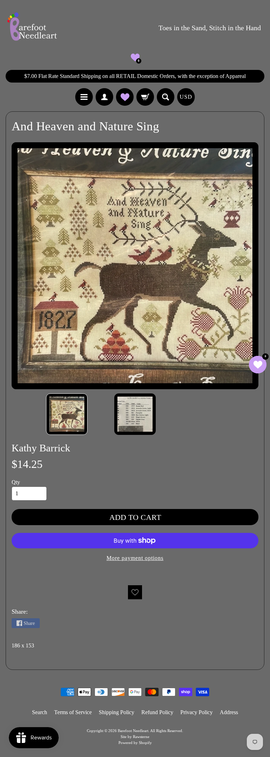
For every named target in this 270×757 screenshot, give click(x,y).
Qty (16, 482)
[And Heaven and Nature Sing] (67, 414)
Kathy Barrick (41, 447)
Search (39, 712)
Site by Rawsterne (135, 737)
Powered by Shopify (135, 742)
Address (229, 712)
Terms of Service (73, 712)
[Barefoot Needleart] (32, 28)
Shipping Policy (116, 712)
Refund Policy (157, 712)
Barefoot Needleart (133, 731)
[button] (135, 57)
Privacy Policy (196, 712)
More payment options (135, 558)
